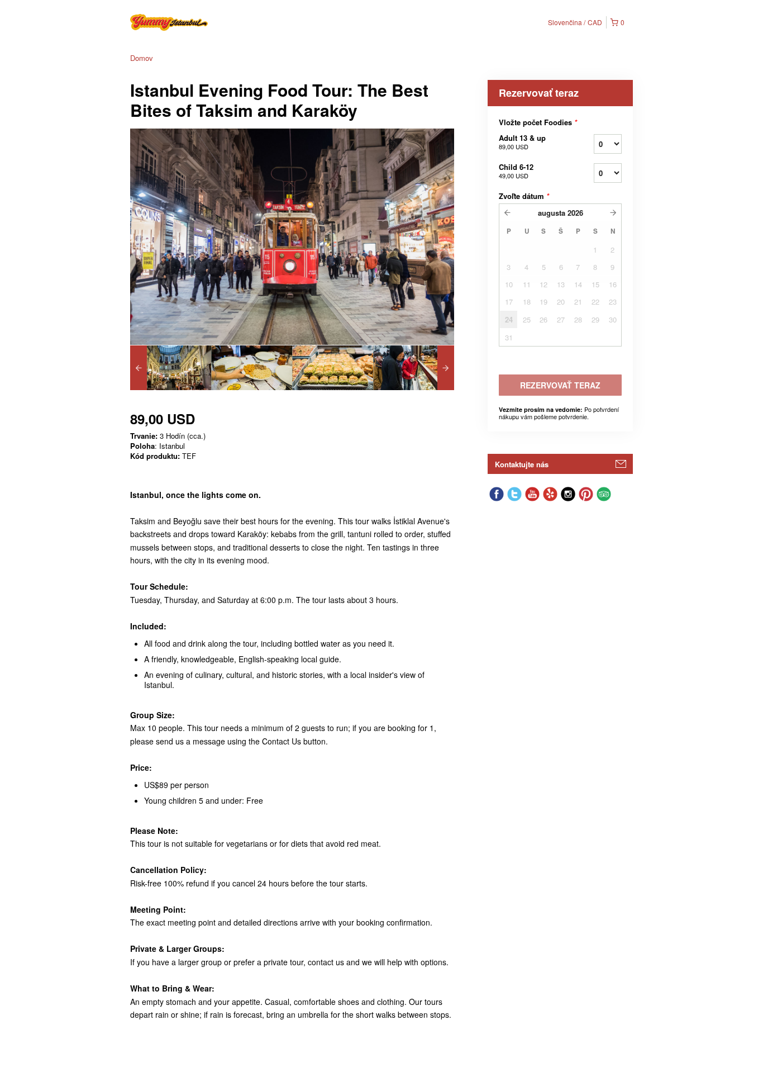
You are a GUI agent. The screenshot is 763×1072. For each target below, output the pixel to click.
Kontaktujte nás (522, 464)
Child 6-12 (516, 171)
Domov (141, 58)
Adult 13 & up (522, 141)
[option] (170, 367)
